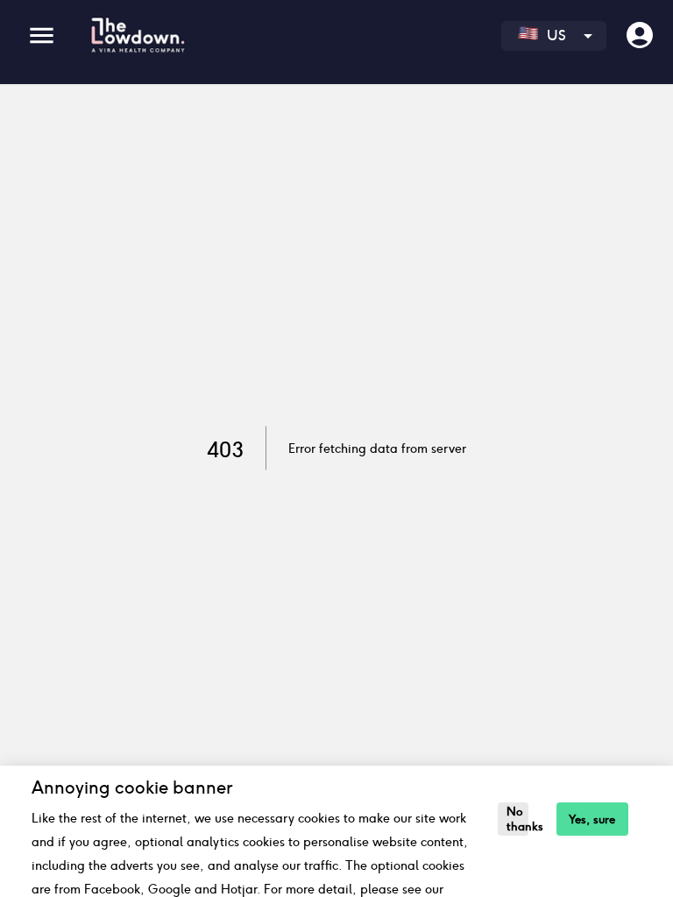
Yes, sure (592, 819)
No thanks (517, 819)
